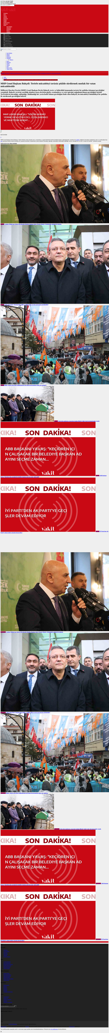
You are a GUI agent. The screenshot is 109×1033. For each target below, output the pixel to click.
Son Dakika (9, 26)
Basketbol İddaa (7, 974)
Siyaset (5, 17)
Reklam (5, 989)
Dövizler (6, 954)
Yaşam (5, 16)
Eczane (5, 1000)
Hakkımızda (6, 985)
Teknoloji (9, 28)
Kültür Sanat (6, 22)
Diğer (5, 25)
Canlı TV (7, 39)
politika (77, 139)
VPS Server (72, 1026)
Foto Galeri (8, 36)
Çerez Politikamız (13, 1024)
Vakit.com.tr (3, 1026)
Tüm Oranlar (7, 968)
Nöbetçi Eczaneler (8, 1002)
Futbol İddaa (6, 973)
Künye (5, 986)
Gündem (6, 13)
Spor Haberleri (7, 963)
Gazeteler (7, 34)
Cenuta (27, 1026)
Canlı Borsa (8, 43)
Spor (5, 14)
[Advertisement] (12, 542)
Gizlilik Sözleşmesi (8, 991)
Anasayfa (3, 73)
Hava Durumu (8, 41)
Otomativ (9, 29)
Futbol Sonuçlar (7, 965)
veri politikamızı (54, 1029)
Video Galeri (8, 38)
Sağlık (5, 21)
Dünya (8, 30)
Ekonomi (6, 18)
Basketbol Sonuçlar (8, 964)
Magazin (6, 24)
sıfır (1, 141)
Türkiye (8, 32)
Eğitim (5, 20)
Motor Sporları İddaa (8, 978)
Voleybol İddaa (7, 976)
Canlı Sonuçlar (7, 961)
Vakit (5, 77)
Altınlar (5, 955)
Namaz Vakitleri (9, 46)
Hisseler (5, 952)
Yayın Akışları (8, 44)
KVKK (5, 990)
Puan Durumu (7, 967)
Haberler (6, 950)
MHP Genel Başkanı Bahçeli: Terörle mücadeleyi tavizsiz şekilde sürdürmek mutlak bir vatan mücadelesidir (35, 73)
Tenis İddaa (6, 980)
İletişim (5, 987)
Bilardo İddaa (7, 977)
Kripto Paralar (7, 956)
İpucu (8, 61)
